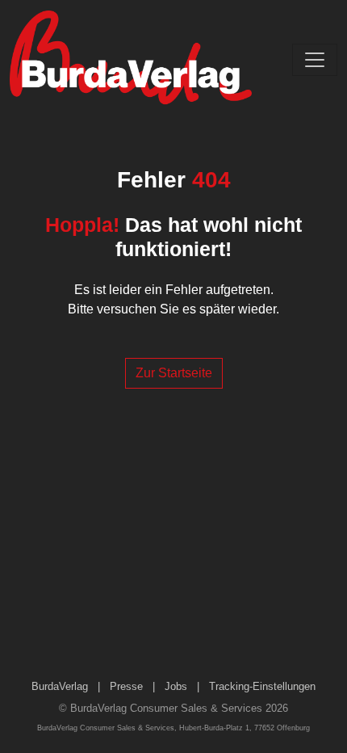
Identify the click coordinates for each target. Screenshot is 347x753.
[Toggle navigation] (314, 60)
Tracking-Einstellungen (262, 686)
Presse (126, 686)
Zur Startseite (174, 373)
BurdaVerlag (59, 686)
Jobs (176, 686)
